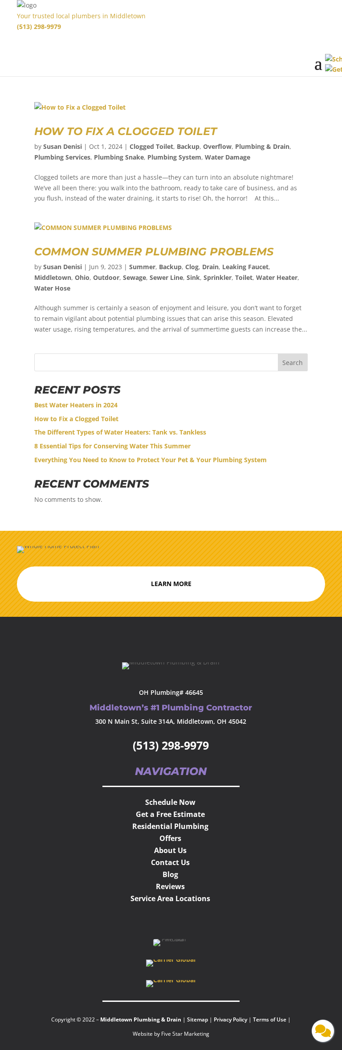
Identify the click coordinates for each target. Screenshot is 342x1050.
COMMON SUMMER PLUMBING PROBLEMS (158, 251)
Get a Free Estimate (170, 814)
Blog (170, 874)
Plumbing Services (62, 157)
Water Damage (227, 157)
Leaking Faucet (245, 266)
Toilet (243, 277)
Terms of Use (270, 1019)
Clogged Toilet (151, 146)
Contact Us (170, 862)
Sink (193, 277)
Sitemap (197, 1019)
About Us (170, 850)
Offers (170, 838)
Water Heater (276, 277)
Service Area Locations (170, 898)
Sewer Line (166, 277)
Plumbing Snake (119, 157)
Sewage (134, 277)
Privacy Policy (230, 1019)
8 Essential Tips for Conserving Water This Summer (112, 446)
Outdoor (106, 277)
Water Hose (52, 288)
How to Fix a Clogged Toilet (125, 131)
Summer (142, 266)
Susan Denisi (62, 146)
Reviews (170, 886)
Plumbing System (174, 157)
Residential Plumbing (170, 826)
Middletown (52, 277)
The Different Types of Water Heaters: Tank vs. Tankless (121, 432)
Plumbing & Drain (262, 146)
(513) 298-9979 (39, 26)
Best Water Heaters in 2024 (76, 405)
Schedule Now (170, 802)
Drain (210, 266)
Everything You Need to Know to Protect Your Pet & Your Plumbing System (151, 459)
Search (292, 362)
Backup (188, 146)
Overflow (217, 146)
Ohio (82, 277)
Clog (192, 266)
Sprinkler (218, 277)
